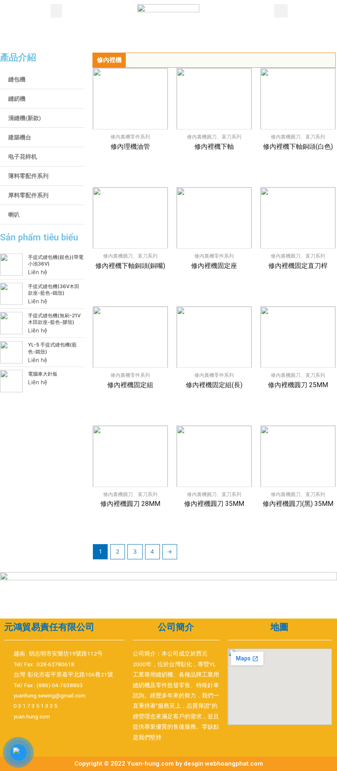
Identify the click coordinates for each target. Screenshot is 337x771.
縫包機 (16, 79)
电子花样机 (22, 156)
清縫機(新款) (24, 118)
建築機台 (19, 137)
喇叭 (14, 214)
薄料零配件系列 (28, 176)
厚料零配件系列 (28, 195)
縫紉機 (16, 98)
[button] (56, 11)
